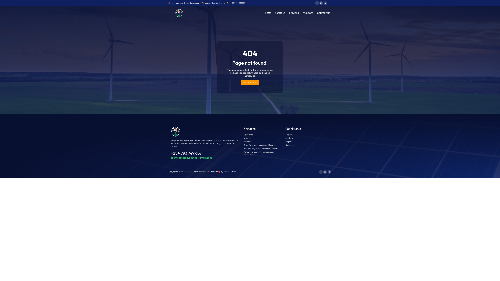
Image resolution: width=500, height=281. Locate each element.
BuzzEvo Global (229, 172)
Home (268, 13)
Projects (308, 13)
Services (294, 13)
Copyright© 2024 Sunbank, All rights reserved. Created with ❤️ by (196, 172)
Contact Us (323, 13)
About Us (280, 13)
